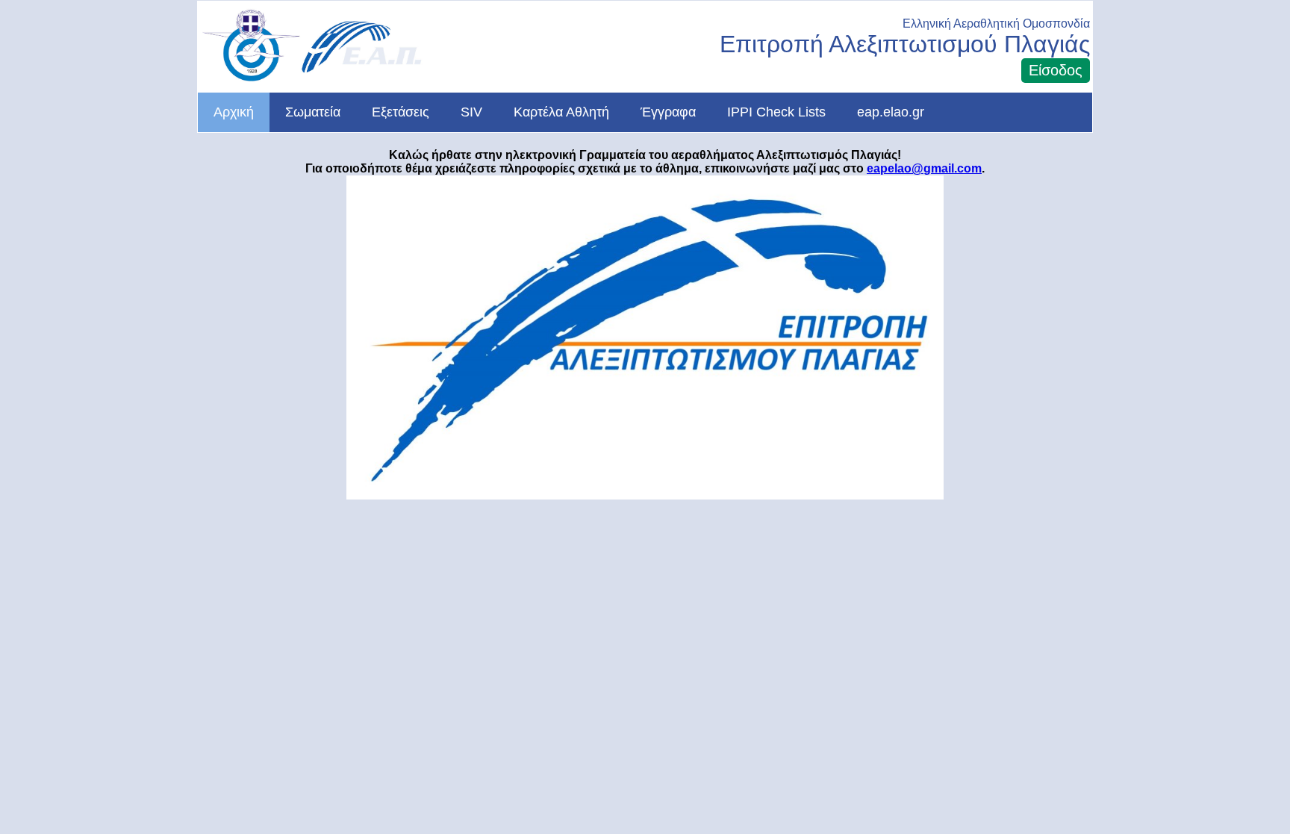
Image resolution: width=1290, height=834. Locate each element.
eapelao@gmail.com (924, 168)
